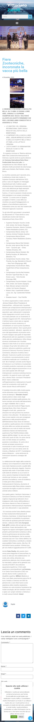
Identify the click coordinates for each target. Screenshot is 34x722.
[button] (17, 23)
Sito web (4, 681)
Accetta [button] (14, 716)
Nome (3, 666)
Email (3, 674)
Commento (5, 642)
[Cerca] (30, 17)
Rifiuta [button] (21, 716)
